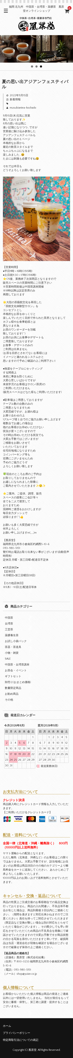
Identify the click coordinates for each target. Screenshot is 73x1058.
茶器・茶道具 (13, 647)
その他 (9, 699)
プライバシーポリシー (16, 1033)
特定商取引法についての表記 (20, 1040)
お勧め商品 (11, 694)
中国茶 (9, 617)
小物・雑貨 (11, 653)
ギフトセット (13, 676)
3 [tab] (41, 66)
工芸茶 (9, 629)
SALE (8, 658)
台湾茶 (9, 623)
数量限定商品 (13, 688)
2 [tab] (36, 66)
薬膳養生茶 (11, 635)
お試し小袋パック (16, 641)
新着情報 (15, 99)
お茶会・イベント (16, 670)
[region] (36, 49)
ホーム (7, 1026)
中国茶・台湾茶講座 (17, 664)
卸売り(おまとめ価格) (18, 682)
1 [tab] (32, 66)
